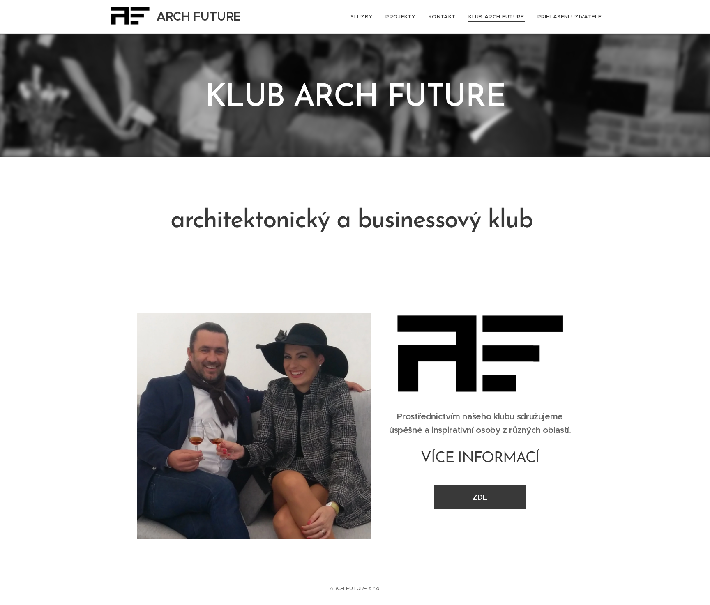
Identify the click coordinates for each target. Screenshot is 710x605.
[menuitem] (363, 17)
